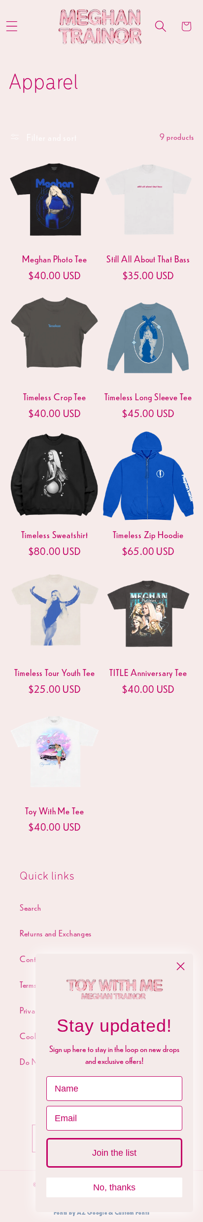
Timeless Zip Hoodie (148, 534)
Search (30, 907)
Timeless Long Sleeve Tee (148, 396)
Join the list (114, 1153)
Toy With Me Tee (54, 810)
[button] (160, 26)
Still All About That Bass (148, 258)
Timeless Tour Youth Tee (54, 672)
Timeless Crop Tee (54, 396)
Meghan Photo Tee (54, 258)
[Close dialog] (180, 966)
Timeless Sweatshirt (54, 534)
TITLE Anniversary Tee (148, 672)
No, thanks (114, 1187)
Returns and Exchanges (56, 933)
